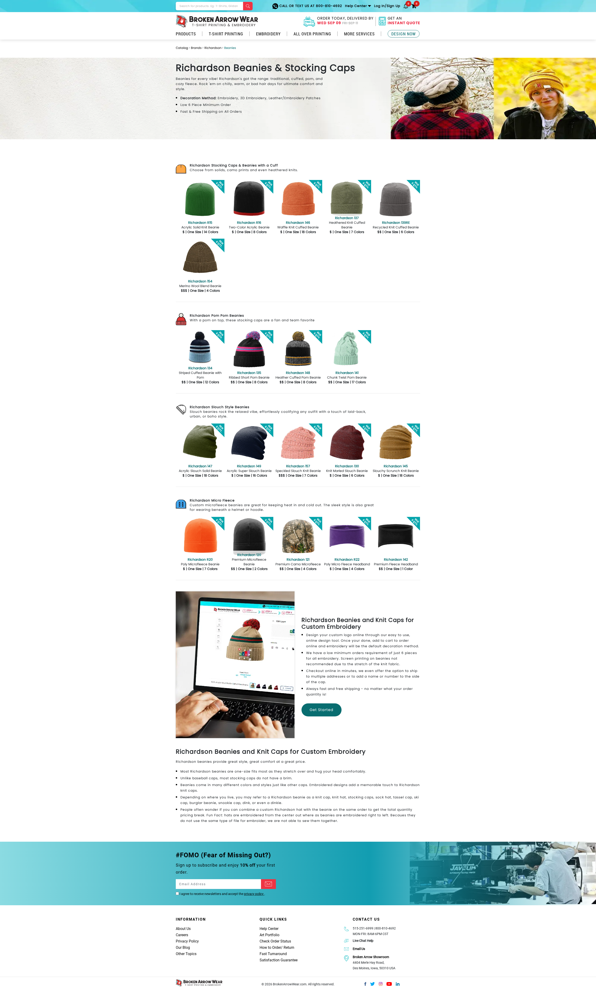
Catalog (182, 48)
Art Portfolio (269, 935)
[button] (405, 6)
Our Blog (183, 947)
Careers (182, 935)
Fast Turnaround (273, 954)
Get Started (321, 709)
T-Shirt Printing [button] (226, 34)
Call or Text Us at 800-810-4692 (310, 5)
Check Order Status (275, 941)
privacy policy (254, 894)
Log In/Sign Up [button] (387, 5)
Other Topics (186, 954)
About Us (183, 928)
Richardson (212, 48)
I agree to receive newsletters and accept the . (222, 894)
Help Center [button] (356, 5)
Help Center (269, 928)
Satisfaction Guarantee (279, 960)
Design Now (403, 34)
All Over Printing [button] (312, 34)
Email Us (359, 949)
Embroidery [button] (268, 34)
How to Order (270, 947)
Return (289, 947)
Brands (196, 48)
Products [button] (186, 34)
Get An (404, 21)
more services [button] (359, 34)
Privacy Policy (187, 941)
